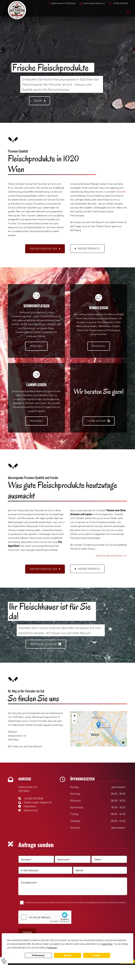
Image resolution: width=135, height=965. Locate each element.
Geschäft (121, 191)
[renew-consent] (4, 961)
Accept (96, 955)
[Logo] (21, 10)
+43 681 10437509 (120, 3)
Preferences (38, 955)
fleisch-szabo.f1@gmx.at (94, 3)
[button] (39, 100)
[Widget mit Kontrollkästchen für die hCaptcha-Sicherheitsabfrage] (44, 917)
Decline (67, 955)
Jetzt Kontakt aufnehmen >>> (111, 555)
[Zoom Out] (74, 721)
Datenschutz (31, 810)
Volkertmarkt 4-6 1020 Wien (63, 3)
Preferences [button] (52, 947)
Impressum (30, 806)
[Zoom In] (74, 715)
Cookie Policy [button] (107, 944)
